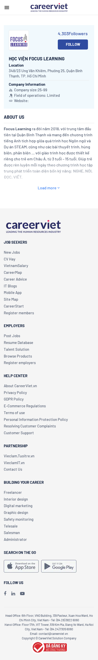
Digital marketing (18, 505)
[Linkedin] (13, 593)
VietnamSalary (16, 265)
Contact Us (13, 469)
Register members (19, 313)
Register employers (20, 362)
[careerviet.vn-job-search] (21, 566)
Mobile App (13, 292)
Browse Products (18, 356)
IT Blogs (10, 286)
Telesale (11, 526)
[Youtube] (22, 593)
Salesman (12, 532)
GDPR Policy (14, 399)
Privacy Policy (15, 392)
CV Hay (9, 259)
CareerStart (14, 306)
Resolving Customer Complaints (30, 426)
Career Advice (15, 279)
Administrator (15, 539)
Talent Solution (16, 349)
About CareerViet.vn (20, 385)
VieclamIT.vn (14, 462)
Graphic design (16, 512)
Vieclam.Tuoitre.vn (19, 456)
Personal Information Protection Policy (36, 419)
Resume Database (18, 342)
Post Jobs (12, 335)
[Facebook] (5, 593)
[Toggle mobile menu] (7, 7)
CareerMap (13, 272)
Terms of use (14, 412)
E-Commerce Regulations (25, 406)
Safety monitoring (18, 519)
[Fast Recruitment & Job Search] (49, 7)
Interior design (16, 499)
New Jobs (12, 252)
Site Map (11, 299)
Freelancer (13, 492)
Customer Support (19, 432)
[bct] (49, 646)
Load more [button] (47, 187)
